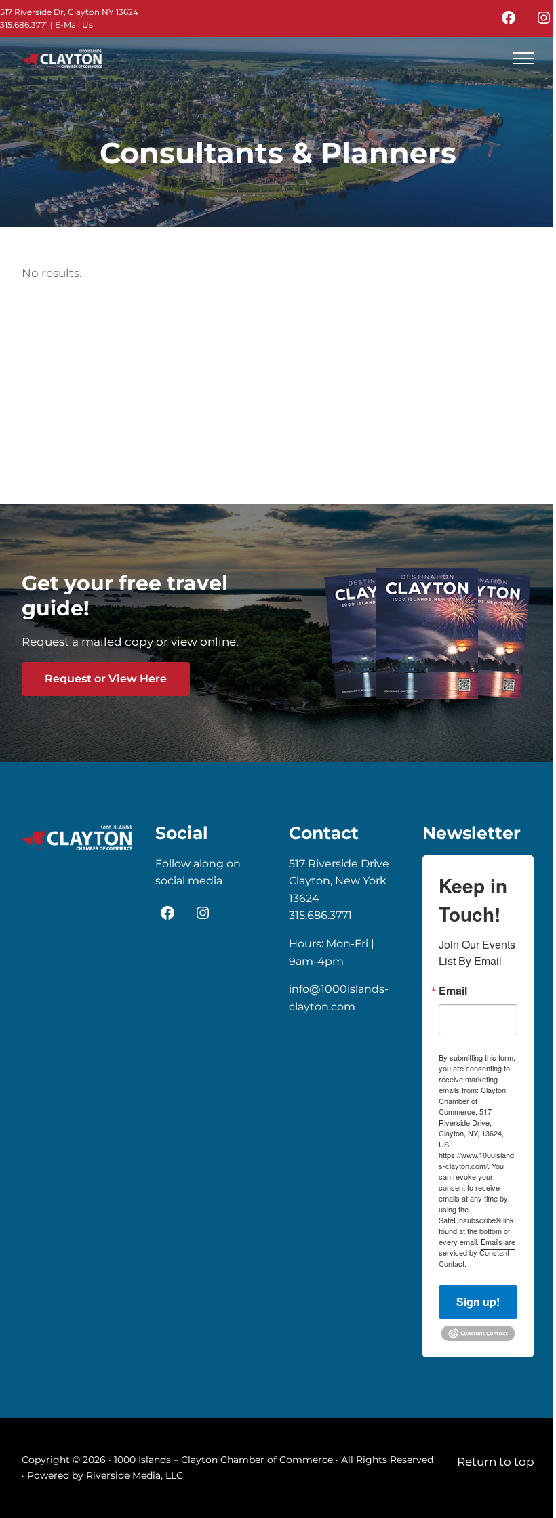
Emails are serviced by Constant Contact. (477, 1252)
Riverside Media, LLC (134, 1475)
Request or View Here (106, 678)
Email (453, 990)
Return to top (495, 1461)
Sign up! (478, 1301)
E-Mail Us (74, 25)
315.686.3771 (24, 25)
